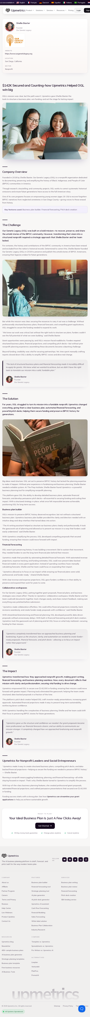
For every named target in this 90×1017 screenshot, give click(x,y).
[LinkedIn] (80, 859)
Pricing (70, 10)
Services (50, 10)
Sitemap (57, 1006)
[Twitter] (75, 859)
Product (29, 10)
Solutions (39, 10)
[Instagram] (86, 859)
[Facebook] (70, 859)
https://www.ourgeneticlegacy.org (18, 54)
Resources (61, 10)
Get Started (43, 826)
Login (79, 10)
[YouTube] (64, 859)
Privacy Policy (68, 1006)
